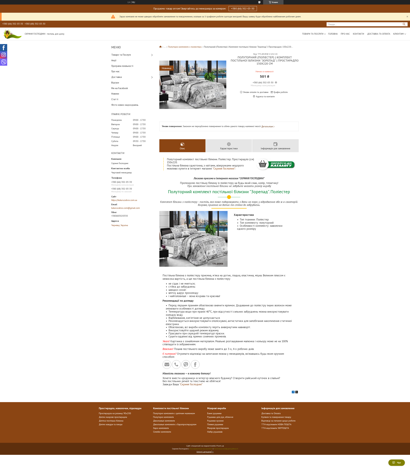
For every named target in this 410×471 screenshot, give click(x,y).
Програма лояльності (122, 65)
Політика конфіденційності (226, 448)
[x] (296, 392)
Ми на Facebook (119, 88)
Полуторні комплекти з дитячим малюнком (174, 413)
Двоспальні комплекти (164, 420)
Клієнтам (398, 33)
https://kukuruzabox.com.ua (124, 200)
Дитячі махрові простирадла (113, 417)
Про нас (345, 33)
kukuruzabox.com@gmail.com (125, 208)
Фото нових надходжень (124, 104)
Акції (113, 60)
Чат (399, 462)
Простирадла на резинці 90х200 (115, 413)
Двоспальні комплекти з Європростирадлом (174, 424)
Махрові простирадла (218, 428)
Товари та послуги (312, 33)
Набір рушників (214, 431)
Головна (333, 33)
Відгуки (115, 82)
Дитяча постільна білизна (111, 420)
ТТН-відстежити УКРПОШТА (275, 428)
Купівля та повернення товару (276, 417)
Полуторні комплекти (163, 417)
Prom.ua (220, 446)
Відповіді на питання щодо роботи (278, 420)
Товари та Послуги (121, 54)
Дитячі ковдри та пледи (110, 424)
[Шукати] (404, 24)
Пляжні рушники (215, 424)
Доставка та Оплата (378, 33)
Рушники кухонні (215, 420)
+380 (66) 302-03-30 (242, 8)
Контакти (358, 33)
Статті (114, 99)
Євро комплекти (161, 428)
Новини (115, 93)
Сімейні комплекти (162, 431)
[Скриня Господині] (12, 33)
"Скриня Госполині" (224, 168)
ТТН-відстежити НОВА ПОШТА (276, 424)
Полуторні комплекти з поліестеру (185, 47)
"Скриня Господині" (191, 384)
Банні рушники (214, 413)
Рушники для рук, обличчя (220, 417)
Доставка (116, 76)
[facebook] (293, 392)
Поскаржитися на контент (200, 448)
